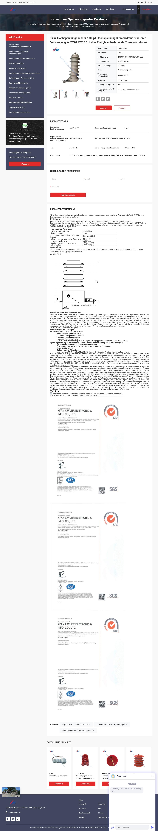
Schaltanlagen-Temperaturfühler (21, 78)
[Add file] (112, 827)
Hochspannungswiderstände (20, 112)
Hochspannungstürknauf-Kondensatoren (18, 53)
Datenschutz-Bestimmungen (106, 817)
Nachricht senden (68, 195)
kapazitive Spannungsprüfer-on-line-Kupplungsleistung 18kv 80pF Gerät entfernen (85, 776)
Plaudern (25, 164)
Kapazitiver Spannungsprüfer (49, 24)
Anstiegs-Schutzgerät (17, 68)
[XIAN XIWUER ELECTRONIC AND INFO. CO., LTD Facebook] (135, 2)
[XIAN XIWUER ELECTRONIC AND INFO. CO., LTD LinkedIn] (142, 2)
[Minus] (152, 776)
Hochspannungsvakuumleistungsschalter (24, 73)
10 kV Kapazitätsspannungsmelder (59, 774)
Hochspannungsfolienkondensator (22, 59)
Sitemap (100, 813)
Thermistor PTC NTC (17, 107)
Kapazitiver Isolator (16, 98)
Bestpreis (103, 108)
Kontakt (81, 817)
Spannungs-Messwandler (18, 83)
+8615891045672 (29, 157)
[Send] (152, 827)
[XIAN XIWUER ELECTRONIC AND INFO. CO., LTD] (13, 9)
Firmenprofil (82, 804)
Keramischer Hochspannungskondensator (20, 46)
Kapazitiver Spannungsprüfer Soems (76, 724)
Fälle (99, 808)
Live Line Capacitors (16, 63)
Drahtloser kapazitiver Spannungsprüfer (112, 724)
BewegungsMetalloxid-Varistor (20, 102)
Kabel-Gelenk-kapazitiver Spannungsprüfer (78, 730)
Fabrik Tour (82, 808)
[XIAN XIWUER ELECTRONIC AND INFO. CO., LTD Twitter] (138, 2)
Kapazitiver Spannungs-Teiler (20, 93)
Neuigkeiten (101, 804)
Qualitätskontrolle (84, 813)
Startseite (32, 24)
